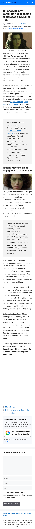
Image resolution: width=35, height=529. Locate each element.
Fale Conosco (7, 513)
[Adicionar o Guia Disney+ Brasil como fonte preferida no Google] (17, 433)
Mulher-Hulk (24, 410)
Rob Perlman (14, 104)
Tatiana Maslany (9, 413)
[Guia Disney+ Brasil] (11, 2)
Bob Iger (8, 410)
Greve (15, 410)
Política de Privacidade (19, 513)
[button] (28, 2)
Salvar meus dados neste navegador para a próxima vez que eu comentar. (18, 495)
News (14, 407)
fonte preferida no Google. (17, 28)
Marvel (8, 407)
